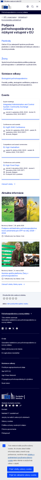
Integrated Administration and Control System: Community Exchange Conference (18, 106)
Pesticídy (6, 41)
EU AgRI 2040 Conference (14, 127)
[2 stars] (6, 298)
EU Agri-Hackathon (11, 147)
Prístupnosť (6, 433)
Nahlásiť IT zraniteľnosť (10, 413)
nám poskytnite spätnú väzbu (17, 304)
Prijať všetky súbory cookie (20, 469)
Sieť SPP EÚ (6, 371)
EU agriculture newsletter (11, 353)
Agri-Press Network (9, 375)
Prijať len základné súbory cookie (22, 475)
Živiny (5, 58)
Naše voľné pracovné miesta (12, 349)
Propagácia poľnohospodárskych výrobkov (17, 379)
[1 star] (4, 298)
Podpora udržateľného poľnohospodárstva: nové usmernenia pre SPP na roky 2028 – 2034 (19, 230)
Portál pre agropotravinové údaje (13, 367)
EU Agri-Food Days (11, 165)
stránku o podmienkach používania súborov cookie (21, 457)
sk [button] (27, 6)
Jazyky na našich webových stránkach (16, 417)
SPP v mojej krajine (10, 17)
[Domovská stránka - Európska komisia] (6, 6)
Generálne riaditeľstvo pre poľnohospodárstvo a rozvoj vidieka (19, 344)
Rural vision (6, 383)
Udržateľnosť (22, 17)
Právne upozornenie (9, 429)
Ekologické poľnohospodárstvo (14, 78)
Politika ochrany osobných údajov (14, 425)
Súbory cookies (7, 421)
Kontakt (4, 409)
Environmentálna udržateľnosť (11, 20)
